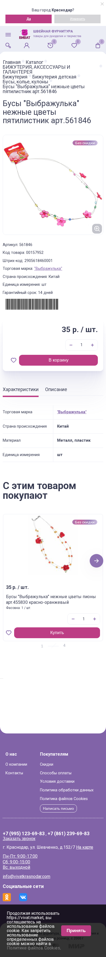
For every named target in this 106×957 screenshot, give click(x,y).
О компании (16, 764)
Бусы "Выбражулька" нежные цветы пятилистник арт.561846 (44, 89)
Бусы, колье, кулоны (25, 81)
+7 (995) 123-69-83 (24, 833)
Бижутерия (15, 76)
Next (96, 560)
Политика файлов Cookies (64, 799)
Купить (57, 632)
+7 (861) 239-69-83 (68, 833)
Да (28, 19)
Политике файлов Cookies (33, 948)
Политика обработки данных (66, 790)
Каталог (34, 62)
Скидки (46, 764)
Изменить (77, 19)
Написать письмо (58, 808)
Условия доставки (57, 781)
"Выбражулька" (48, 268)
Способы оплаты (55, 773)
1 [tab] (42, 646)
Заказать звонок (19, 838)
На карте (84, 847)
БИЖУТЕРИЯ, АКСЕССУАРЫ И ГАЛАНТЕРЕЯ (36, 69)
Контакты (14, 773)
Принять (76, 930)
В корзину (58, 360)
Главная (12, 62)
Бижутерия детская (54, 76)
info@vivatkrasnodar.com (26, 876)
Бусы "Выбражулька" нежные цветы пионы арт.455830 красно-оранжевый (51, 599)
